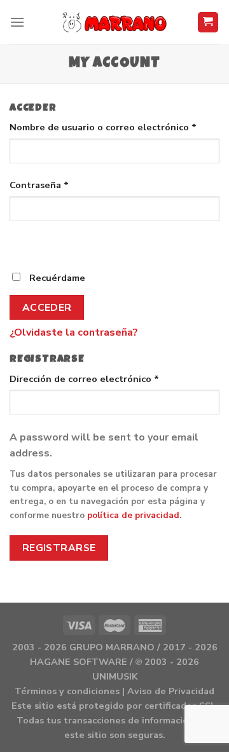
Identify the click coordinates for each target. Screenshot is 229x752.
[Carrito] (208, 22)
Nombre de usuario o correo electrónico (103, 127)
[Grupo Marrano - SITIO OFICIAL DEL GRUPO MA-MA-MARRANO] (115, 22)
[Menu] (17, 22)
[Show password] (22, 243)
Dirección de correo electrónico (84, 379)
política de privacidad (133, 515)
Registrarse (59, 547)
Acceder (47, 307)
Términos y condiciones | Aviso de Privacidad (114, 691)
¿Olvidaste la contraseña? (74, 332)
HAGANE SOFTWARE (78, 661)
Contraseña (39, 185)
